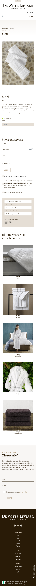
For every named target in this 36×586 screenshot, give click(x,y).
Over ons (18, 554)
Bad (18, 536)
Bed (18, 538)
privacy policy (23, 492)
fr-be (31, 12)
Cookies (21, 583)
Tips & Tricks (18, 567)
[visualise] (30, 149)
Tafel (18, 541)
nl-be (26, 12)
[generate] (32, 149)
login (6, 170)
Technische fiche (12, 219)
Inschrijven (8, 498)
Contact (18, 559)
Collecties (18, 556)
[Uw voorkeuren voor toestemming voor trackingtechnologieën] (3, 582)
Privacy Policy (14, 583)
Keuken (18, 543)
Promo (18, 546)
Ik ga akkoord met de (16, 492)
